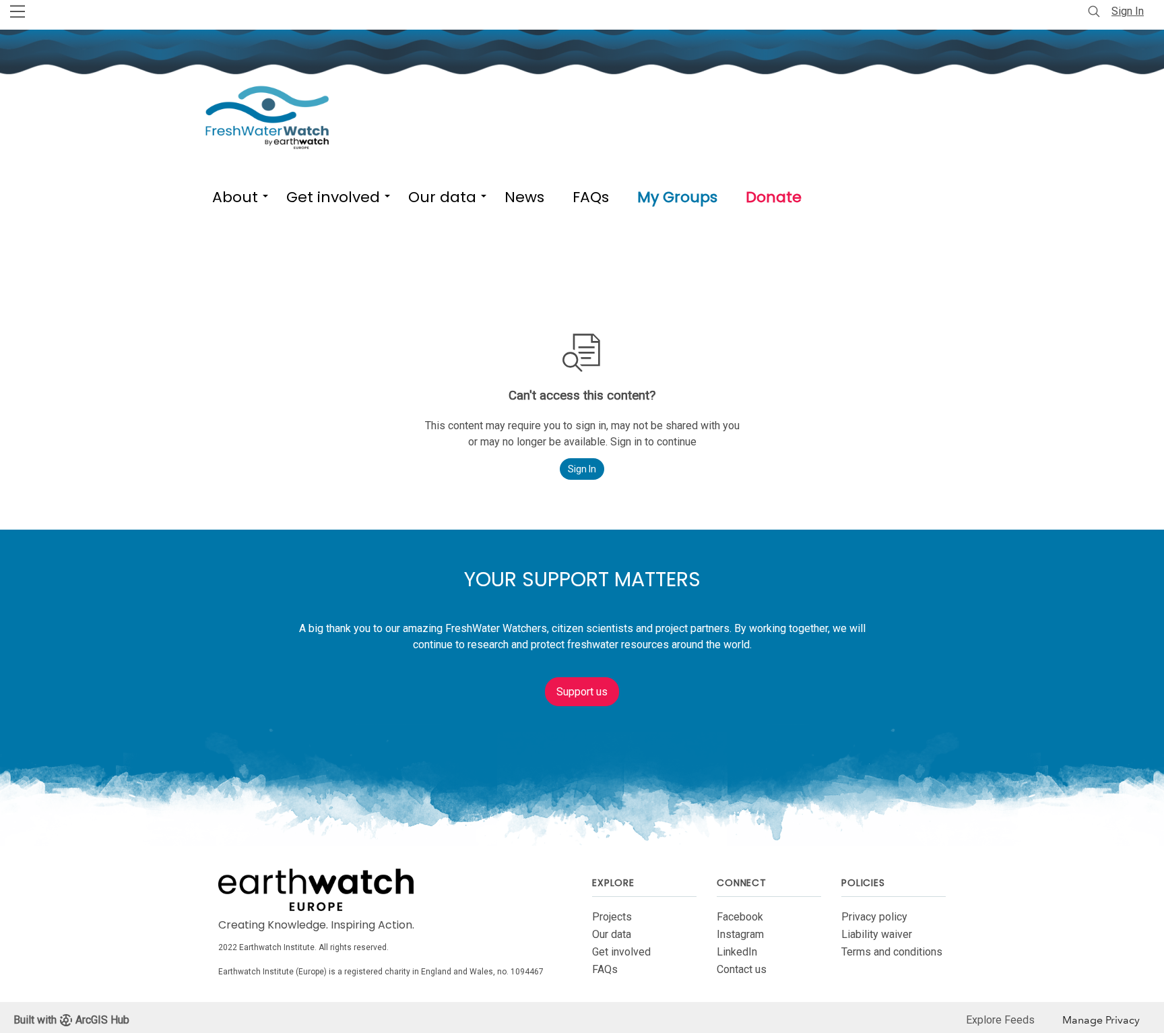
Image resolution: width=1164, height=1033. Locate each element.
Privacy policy (874, 916)
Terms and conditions (891, 951)
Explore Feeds (1000, 1019)
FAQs (605, 969)
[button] (235, 194)
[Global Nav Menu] (17, 11)
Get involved (621, 951)
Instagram (740, 934)
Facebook (740, 916)
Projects (612, 916)
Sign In (1127, 11)
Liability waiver (876, 934)
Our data (611, 934)
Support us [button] (582, 691)
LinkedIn (737, 951)
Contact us (742, 969)
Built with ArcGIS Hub (71, 1019)
